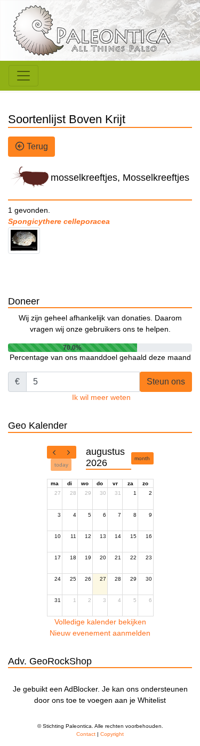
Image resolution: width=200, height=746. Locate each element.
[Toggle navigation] (23, 75)
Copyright (112, 734)
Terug (36, 146)
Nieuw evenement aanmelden (100, 633)
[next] (68, 452)
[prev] (54, 452)
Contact (85, 734)
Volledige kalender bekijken (100, 621)
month (142, 458)
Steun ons (166, 381)
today (61, 465)
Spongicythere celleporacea (59, 221)
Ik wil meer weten (101, 397)
